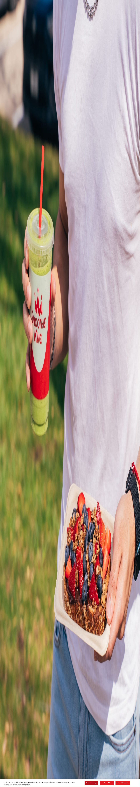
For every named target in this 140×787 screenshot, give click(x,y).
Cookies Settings (91, 783)
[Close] (136, 783)
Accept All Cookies (122, 783)
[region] (70, 783)
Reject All (107, 783)
